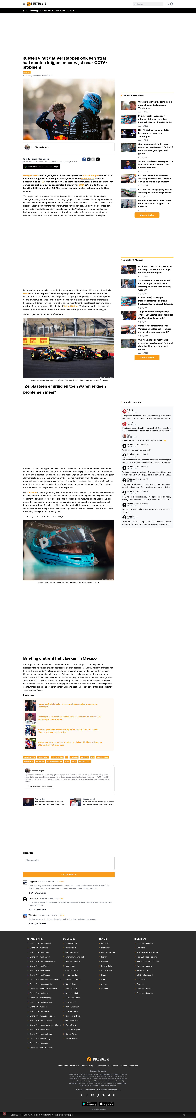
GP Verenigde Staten (54, 761)
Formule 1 (26, 72)
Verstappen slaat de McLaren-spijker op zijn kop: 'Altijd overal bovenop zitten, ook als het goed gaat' (70, 743)
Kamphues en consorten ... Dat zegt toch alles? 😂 (144, 440)
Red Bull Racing (57, 757)
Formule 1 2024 (84, 761)
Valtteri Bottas (70, 306)
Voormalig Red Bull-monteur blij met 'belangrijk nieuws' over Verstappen (42, 1115)
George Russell (31, 175)
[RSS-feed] (103, 1095)
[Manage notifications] (4, 1113)
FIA (42, 182)
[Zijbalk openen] (24, 4)
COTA (81, 185)
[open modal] (171, 4)
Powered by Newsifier (98, 1110)
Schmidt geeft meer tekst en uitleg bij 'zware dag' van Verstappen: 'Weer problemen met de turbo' (68, 730)
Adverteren (113, 1066)
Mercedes (32, 492)
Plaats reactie (68, 874)
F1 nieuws (74, 757)
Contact (123, 1066)
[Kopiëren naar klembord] (98, 159)
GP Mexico (40, 761)
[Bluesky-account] (109, 1095)
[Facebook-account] (87, 1095)
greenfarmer (132, 516)
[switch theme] (167, 4)
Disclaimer (133, 1066)
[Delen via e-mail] (93, 159)
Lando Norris (87, 178)
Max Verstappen (90, 175)
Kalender (46, 11)
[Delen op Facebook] (84, 159)
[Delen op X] (89, 159)
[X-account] (81, 1095)
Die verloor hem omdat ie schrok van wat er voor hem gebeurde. (146, 510)
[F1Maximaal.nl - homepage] (37, 4)
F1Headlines (101, 1066)
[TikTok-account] (98, 1095)
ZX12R (130, 410)
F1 (27, 11)
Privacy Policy (87, 1066)
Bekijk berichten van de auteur (39, 786)
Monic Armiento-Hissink (137, 445)
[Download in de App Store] (106, 1104)
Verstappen (35, 11)
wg (128, 435)
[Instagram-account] (92, 1095)
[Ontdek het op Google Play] (89, 1104)
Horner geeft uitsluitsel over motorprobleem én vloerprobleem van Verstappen (68, 705)
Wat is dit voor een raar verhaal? (136, 450)
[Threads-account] (114, 1095)
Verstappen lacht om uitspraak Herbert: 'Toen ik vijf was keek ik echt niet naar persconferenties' (69, 718)
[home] (24, 11)
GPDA (26, 293)
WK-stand (60, 11)
